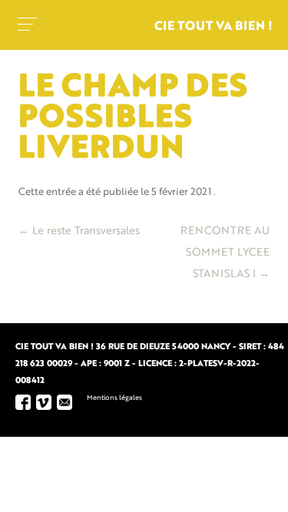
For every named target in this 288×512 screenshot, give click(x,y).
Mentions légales (114, 398)
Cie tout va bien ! (213, 27)
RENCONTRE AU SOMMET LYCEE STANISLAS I (225, 252)
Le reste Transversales (79, 231)
